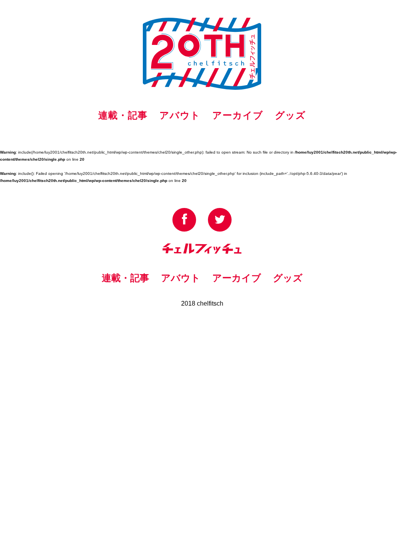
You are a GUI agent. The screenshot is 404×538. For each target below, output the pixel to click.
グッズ (290, 115)
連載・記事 (123, 115)
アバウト (179, 115)
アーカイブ (237, 115)
